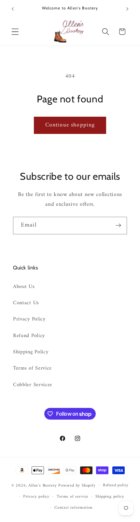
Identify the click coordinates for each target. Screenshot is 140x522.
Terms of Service (32, 368)
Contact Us (26, 302)
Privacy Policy (29, 319)
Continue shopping (70, 125)
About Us (24, 286)
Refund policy (116, 485)
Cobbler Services (32, 384)
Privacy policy (36, 496)
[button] (15, 31)
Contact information (73, 507)
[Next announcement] (127, 9)
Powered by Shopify (77, 485)
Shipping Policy (30, 352)
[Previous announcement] (13, 9)
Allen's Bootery (42, 485)
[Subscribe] (118, 225)
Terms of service (72, 496)
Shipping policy (109, 496)
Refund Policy (29, 335)
